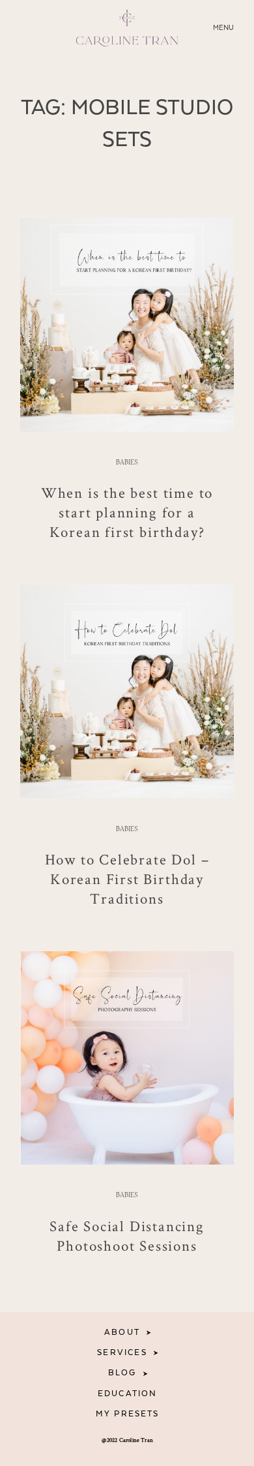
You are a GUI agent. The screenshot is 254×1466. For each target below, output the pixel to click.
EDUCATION (128, 1393)
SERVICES (122, 1352)
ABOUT (122, 1332)
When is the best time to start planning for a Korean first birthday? (127, 512)
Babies (127, 462)
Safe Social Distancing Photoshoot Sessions (127, 1236)
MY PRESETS (128, 1414)
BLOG (122, 1373)
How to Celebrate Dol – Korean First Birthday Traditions (127, 879)
